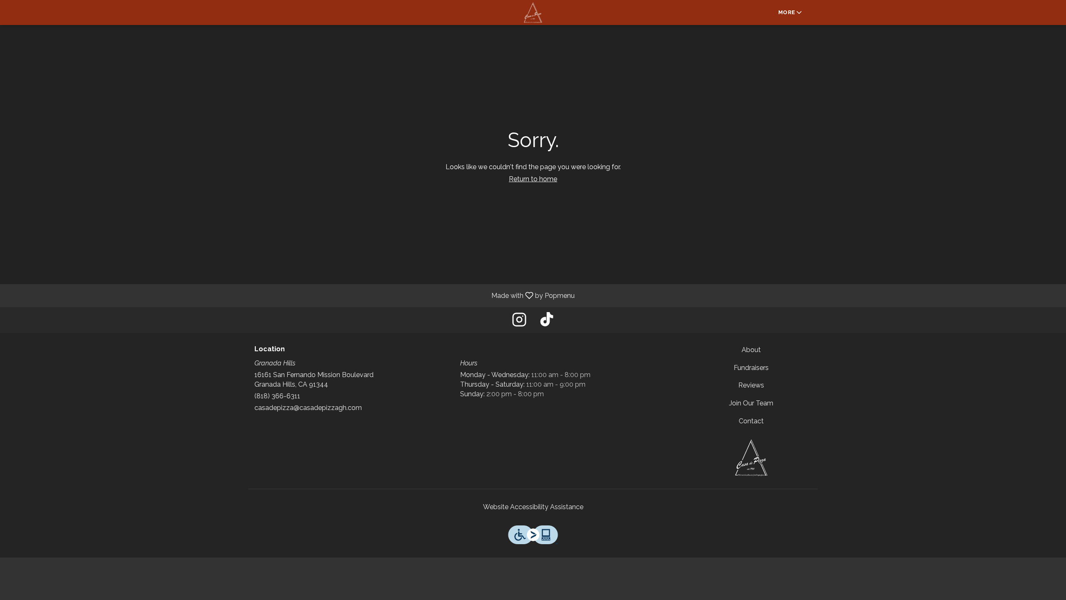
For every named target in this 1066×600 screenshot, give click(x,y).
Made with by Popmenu (290, 295)
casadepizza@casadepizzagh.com (308, 408)
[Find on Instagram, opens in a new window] (519, 321)
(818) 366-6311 (277, 396)
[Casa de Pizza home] (533, 12)
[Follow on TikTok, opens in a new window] (546, 321)
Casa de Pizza (751, 457)
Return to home (533, 179)
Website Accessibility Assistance (533, 507)
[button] (790, 12)
